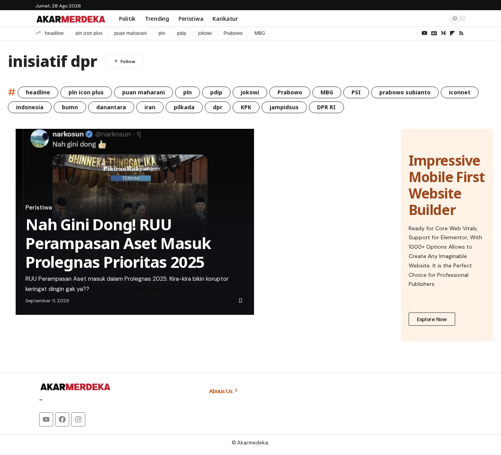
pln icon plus (89, 33)
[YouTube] (424, 33)
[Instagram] (78, 419)
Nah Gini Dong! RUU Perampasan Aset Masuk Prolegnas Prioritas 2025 (118, 243)
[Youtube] (46, 419)
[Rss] (461, 33)
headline (54, 33)
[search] (440, 18)
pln (162, 33)
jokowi (205, 33)
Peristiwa (38, 207)
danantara (111, 107)
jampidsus (284, 107)
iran (149, 107)
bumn (70, 107)
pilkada (184, 107)
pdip (181, 33)
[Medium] (443, 33)
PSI (356, 92)
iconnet (459, 92)
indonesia (29, 107)
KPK (246, 107)
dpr (217, 107)
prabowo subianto (405, 92)
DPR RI (326, 107)
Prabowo (233, 33)
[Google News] (434, 33)
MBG (259, 33)
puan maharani (130, 33)
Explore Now (432, 319)
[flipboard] (452, 33)
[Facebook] (62, 419)
